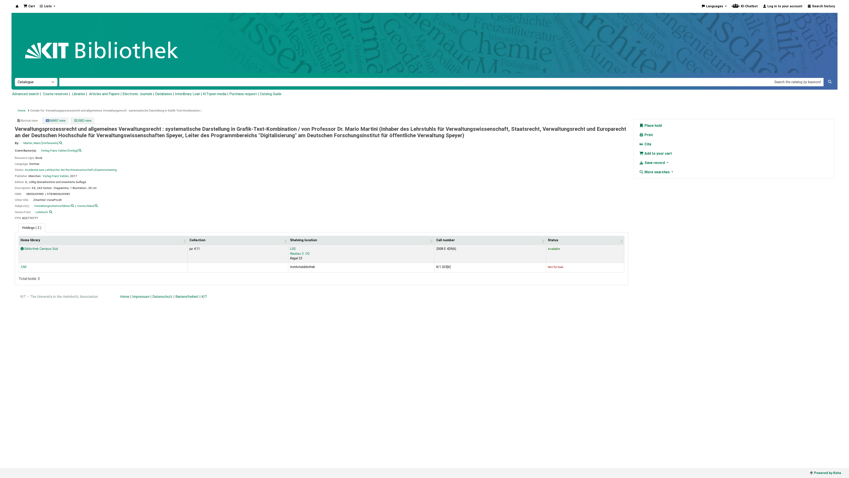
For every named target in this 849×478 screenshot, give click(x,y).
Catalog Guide (270, 94)
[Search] (829, 82)
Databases (163, 94)
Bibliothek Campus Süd (41, 249)
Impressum (140, 297)
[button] (29, 6)
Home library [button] (30, 240)
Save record (655, 163)
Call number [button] (445, 240)
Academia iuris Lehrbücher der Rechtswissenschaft (59, 170)
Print (648, 135)
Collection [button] (197, 240)
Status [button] (553, 240)
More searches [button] (657, 172)
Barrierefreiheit (187, 297)
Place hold (653, 125)
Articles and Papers (104, 94)
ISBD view (84, 120)
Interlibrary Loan (187, 94)
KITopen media (214, 94)
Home (22, 110)
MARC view (57, 120)
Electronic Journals (137, 94)
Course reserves (55, 94)
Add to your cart (658, 153)
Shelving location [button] (303, 240)
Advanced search (25, 94)
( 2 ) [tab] (31, 228)
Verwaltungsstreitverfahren (52, 206)
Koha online (17, 6)
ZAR (24, 267)
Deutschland (85, 206)
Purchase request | (244, 94)
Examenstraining (106, 170)
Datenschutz (162, 297)
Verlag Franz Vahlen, (56, 176)
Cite (647, 144)
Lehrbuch (42, 212)
